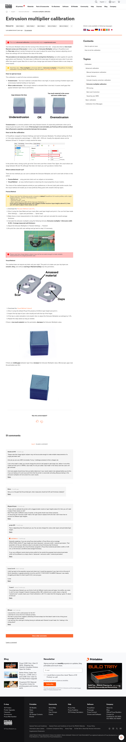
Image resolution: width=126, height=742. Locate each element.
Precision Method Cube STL (26, 208)
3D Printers (7, 708)
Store (31, 710)
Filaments (7, 712)
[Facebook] (109, 728)
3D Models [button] (74, 6)
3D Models (33, 708)
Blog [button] (105, 6)
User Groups (53, 712)
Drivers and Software (94, 714)
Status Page (68, 728)
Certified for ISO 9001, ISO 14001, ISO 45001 (113, 717)
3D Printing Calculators (75, 712)
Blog (107, 710)
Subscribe (49, 684)
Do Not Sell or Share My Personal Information (87, 728)
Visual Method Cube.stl (24, 308)
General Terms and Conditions (38, 726)
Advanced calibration (23, 11)
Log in (33, 444)
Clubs (31, 712)
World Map (52, 708)
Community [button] (84, 6)
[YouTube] (120, 728)
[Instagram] (113, 728)
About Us (109, 708)
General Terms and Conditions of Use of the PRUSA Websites (67, 726)
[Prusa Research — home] (8, 6)
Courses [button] (99, 6)
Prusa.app (90, 710)
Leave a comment (11, 642)
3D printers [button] (20, 6)
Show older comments (39, 636)
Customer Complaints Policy (54, 728)
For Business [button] (56, 6)
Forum (51, 710)
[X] (116, 728)
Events (51, 714)
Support (13, 11)
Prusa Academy (73, 710)
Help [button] (92, 6)
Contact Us (110, 714)
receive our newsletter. (62, 680)
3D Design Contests (36, 714)
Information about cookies (36, 728)
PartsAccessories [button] (42, 6)
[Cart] (119, 1)
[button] (84, 30)
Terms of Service (53, 689)
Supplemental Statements (37, 731)
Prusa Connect (92, 712)
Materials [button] (30, 6)
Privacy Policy (91, 726)
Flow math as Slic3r (50, 69)
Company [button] (113, 6)
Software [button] (65, 6)
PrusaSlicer (91, 708)
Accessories (8, 714)
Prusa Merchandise (10, 716)
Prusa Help (71, 708)
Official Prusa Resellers (113, 712)
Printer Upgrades (9, 710)
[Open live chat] (121, 737)
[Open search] (96, 1)
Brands (31, 716)
